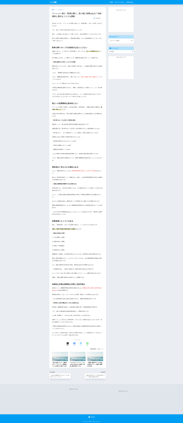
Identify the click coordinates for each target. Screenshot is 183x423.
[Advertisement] (121, 20)
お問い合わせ (130, 2)
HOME (111, 2)
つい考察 (53, 2)
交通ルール (100, 349)
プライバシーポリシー (119, 2)
